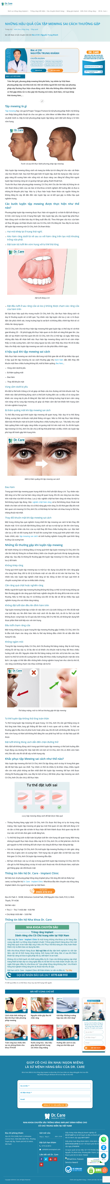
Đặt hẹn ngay (95, 1048)
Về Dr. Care (102, 11)
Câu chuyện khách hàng (55, 11)
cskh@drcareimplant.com (51, 1149)
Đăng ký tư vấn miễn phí (54, 1105)
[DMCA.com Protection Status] (95, 1170)
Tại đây (69, 970)
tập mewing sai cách (29, 536)
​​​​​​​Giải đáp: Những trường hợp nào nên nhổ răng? (66, 1016)
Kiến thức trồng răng (88, 11)
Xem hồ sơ (38, 70)
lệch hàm (59, 360)
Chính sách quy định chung (78, 1180)
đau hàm (59, 363)
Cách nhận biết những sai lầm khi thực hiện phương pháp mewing (15, 1018)
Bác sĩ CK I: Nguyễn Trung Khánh (45, 35)
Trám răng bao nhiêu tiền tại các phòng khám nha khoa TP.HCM (15, 1045)
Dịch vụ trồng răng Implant (18, 11)
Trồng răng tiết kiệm (37, 11)
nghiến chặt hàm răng (42, 502)
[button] (23, 76)
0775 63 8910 (46, 1146)
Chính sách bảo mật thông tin (96, 1180)
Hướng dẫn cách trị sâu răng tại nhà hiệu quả (66, 1044)
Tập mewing (10, 111)
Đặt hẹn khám (55, 70)
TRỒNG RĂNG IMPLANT (58, 1122)
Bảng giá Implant (73, 11)
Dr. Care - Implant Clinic (33, 881)
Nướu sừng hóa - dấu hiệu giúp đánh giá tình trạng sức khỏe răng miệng (41, 1045)
